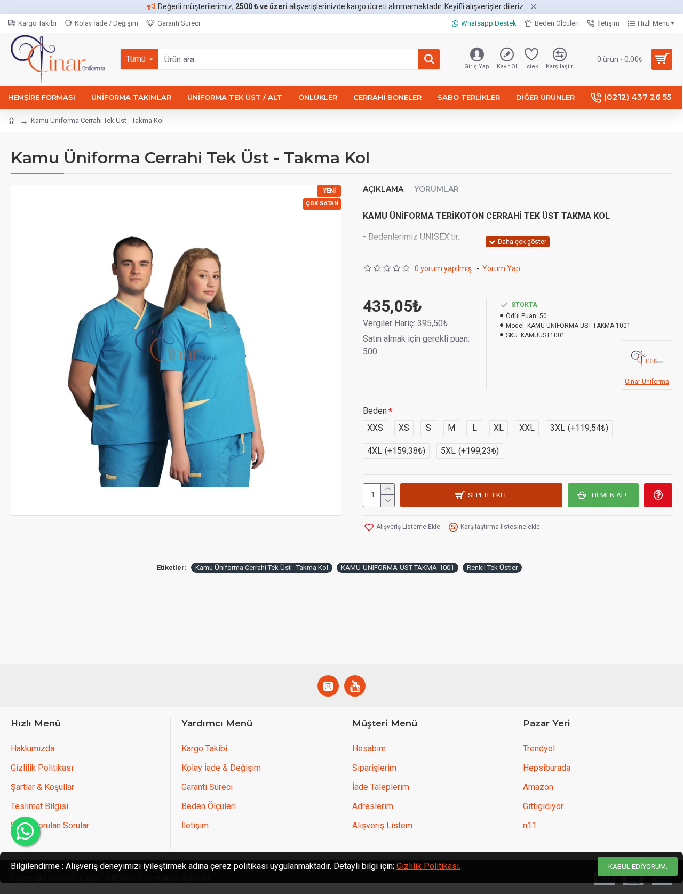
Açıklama (383, 189)
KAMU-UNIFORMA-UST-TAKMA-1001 (397, 568)
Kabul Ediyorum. (638, 867)
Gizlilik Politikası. (428, 866)
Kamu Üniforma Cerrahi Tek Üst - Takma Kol (261, 568)
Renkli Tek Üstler (492, 568)
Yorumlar (436, 189)
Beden (375, 411)
